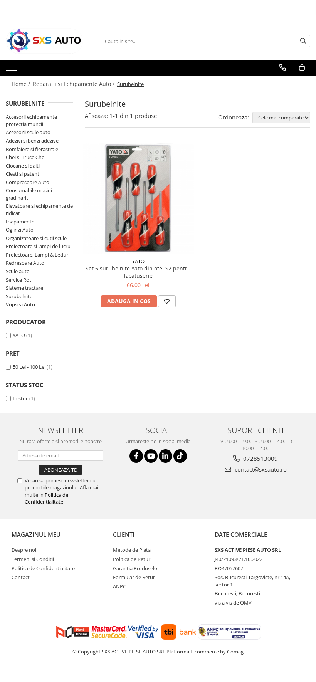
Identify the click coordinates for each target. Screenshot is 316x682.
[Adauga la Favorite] (167, 301)
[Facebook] (136, 456)
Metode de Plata (132, 549)
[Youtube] (151, 456)
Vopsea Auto (20, 304)
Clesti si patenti (23, 173)
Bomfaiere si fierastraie (32, 149)
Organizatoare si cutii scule (36, 238)
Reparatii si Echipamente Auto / (74, 83)
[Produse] (12, 69)
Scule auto (18, 271)
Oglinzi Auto (20, 229)
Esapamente (20, 221)
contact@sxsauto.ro (260, 469)
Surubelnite (19, 296)
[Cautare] (303, 41)
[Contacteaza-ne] (282, 67)
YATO (19, 335)
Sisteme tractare (24, 287)
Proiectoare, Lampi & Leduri (37, 254)
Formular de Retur (134, 577)
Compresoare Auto (27, 182)
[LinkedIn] (165, 456)
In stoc (20, 398)
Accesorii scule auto (28, 132)
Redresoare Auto (25, 262)
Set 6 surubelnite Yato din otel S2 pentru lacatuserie (138, 272)
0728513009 (260, 458)
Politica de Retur (131, 559)
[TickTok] (180, 456)
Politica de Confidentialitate (46, 498)
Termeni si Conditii (33, 559)
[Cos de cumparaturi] (302, 67)
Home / (22, 83)
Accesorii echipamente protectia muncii (31, 120)
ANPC (119, 586)
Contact (21, 577)
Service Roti (19, 279)
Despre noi (24, 549)
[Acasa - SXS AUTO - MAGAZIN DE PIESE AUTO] (44, 41)
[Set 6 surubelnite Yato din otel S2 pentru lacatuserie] (138, 198)
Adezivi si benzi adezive (32, 140)
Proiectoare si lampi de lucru (38, 246)
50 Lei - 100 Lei (29, 366)
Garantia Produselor (136, 568)
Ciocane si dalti (23, 165)
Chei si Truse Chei (25, 157)
